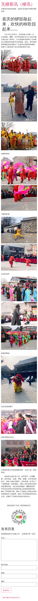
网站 (2, 581)
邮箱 (2, 573)
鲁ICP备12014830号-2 (11, 598)
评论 (3, 538)
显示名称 (4, 564)
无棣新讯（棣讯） (18, 4)
